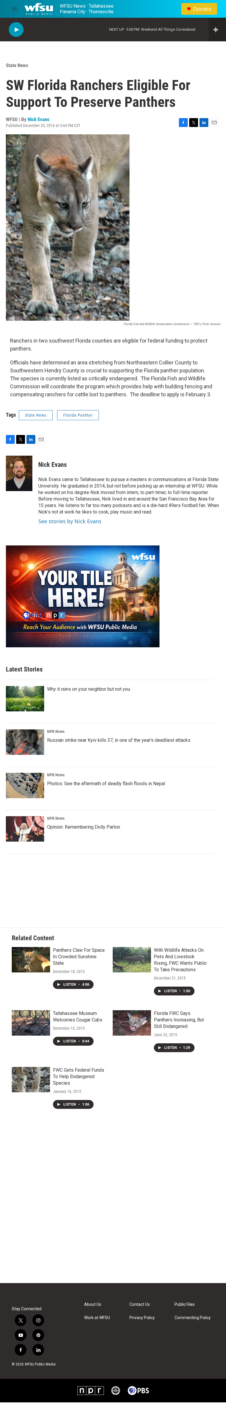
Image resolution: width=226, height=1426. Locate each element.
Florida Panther (78, 415)
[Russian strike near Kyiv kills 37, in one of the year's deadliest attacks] (25, 742)
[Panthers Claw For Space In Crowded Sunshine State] (31, 959)
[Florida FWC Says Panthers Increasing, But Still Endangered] (132, 1023)
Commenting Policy (193, 1318)
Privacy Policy (142, 1318)
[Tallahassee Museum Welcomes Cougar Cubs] (31, 1023)
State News (17, 65)
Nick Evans (38, 119)
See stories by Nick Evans (70, 521)
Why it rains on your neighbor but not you (88, 689)
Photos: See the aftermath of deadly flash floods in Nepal (106, 783)
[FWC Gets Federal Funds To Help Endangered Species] (31, 1079)
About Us (92, 1304)
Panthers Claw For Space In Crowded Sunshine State (79, 956)
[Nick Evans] (19, 473)
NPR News (55, 731)
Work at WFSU (97, 1318)
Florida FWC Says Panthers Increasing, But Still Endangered (179, 1020)
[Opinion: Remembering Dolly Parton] (25, 829)
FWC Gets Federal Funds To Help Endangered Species (78, 1076)
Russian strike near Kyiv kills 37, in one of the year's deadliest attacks (118, 740)
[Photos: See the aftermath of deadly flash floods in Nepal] (25, 785)
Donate (202, 9)
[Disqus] (113, 1203)
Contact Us (139, 1304)
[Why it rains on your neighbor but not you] (25, 698)
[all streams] (217, 29)
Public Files (185, 1304)
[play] (16, 29)
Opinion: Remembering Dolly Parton (83, 827)
